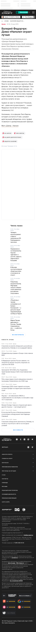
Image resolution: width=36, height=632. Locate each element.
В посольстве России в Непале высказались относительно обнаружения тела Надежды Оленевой (16, 414)
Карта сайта (6, 501)
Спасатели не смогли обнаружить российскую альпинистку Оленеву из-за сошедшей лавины (17, 347)
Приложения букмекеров (10, 466)
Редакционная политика (10, 490)
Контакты (5, 478)
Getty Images (11, 563)
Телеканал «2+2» (12, 146)
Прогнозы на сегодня (9, 471)
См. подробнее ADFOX (16, 580)
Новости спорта (7, 454)
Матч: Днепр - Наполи (10, 126)
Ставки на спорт (7, 458)
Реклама (4, 486)
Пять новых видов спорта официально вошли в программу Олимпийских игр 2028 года (17, 380)
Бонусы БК (5, 462)
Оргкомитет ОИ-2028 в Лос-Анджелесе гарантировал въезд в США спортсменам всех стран (17, 372)
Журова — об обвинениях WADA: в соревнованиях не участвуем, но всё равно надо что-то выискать (17, 397)
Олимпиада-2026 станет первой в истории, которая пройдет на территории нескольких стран (16, 388)
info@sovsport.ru (28, 535)
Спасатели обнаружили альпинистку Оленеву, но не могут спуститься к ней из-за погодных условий (18, 423)
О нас (3, 474)
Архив (4, 24)
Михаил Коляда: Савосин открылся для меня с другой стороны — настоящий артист (17, 406)
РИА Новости (20, 563)
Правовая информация (9, 498)
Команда (5, 482)
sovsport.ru (15, 557)
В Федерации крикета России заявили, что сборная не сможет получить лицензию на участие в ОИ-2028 (15, 362)
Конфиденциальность (9, 494)
